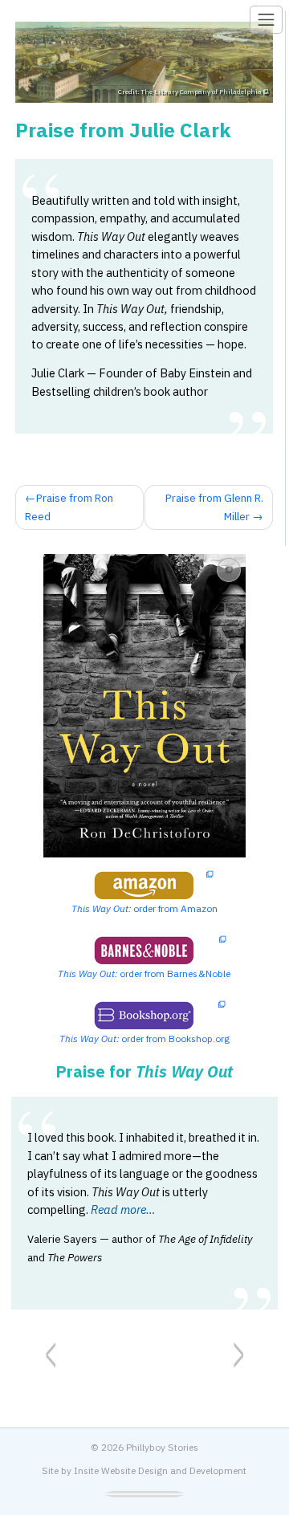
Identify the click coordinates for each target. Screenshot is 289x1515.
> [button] (238, 1352)
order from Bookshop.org (144, 1038)
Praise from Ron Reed (69, 507)
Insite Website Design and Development (160, 1470)
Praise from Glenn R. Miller (214, 507)
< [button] (50, 1352)
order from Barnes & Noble (144, 973)
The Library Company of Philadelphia (203, 92)
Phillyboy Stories (162, 1447)
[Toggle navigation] (266, 19)
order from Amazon (144, 908)
